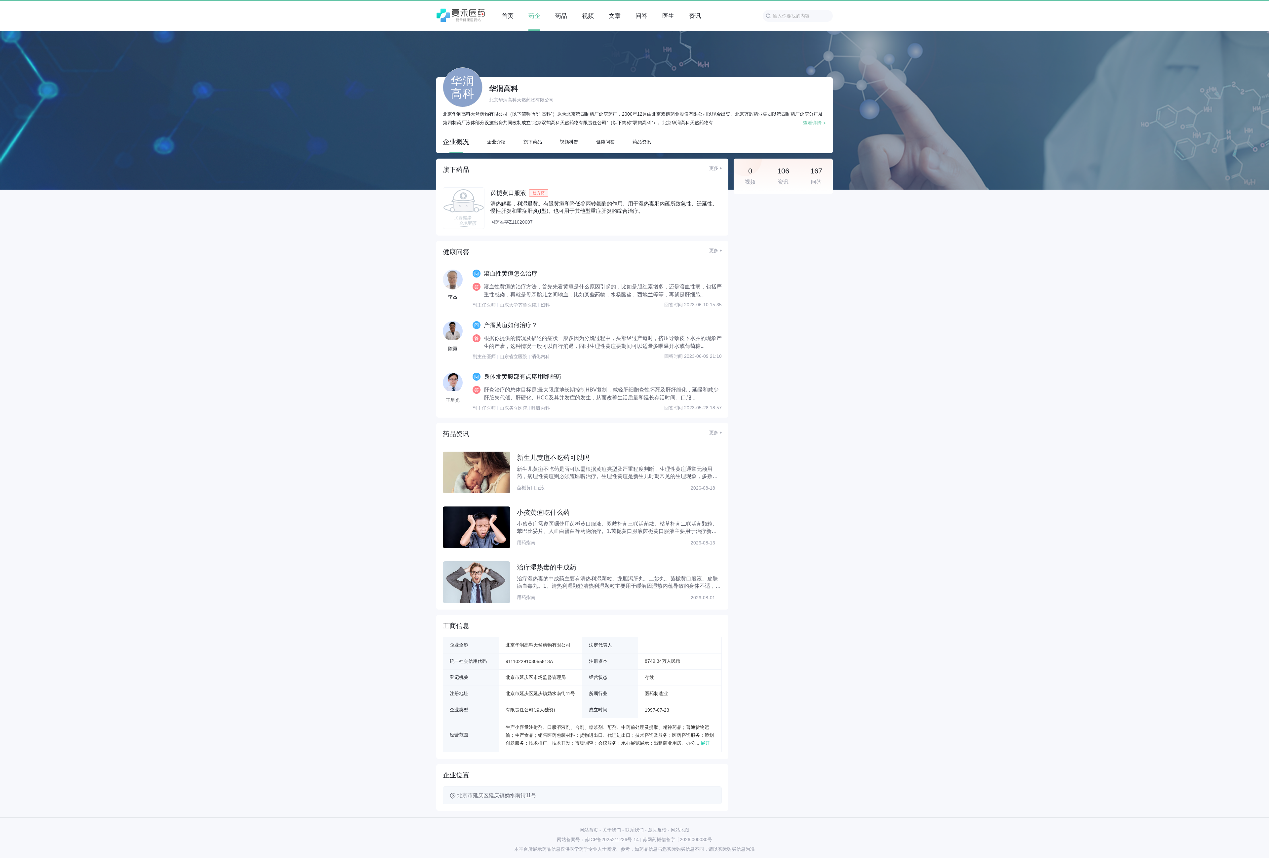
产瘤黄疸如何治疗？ (510, 325)
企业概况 (456, 141)
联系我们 (634, 830)
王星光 (453, 400)
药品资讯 (642, 141)
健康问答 (605, 141)
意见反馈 (657, 830)
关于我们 (611, 830)
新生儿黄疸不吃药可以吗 (553, 457)
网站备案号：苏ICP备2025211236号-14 (598, 839)
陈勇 (452, 348)
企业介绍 (496, 141)
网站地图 (680, 830)
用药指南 (526, 542)
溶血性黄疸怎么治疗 (510, 273)
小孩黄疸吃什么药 (543, 512)
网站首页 (589, 830)
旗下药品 (532, 141)
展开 (705, 743)
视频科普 (569, 141)
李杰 (452, 297)
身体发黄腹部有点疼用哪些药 (522, 376)
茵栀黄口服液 (508, 193)
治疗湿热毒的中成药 (546, 567)
